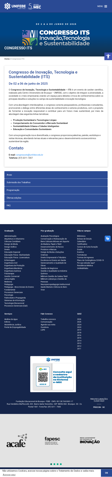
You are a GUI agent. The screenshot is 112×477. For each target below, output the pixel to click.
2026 (79, 319)
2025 (79, 322)
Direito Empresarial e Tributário (53, 258)
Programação (13, 190)
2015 (79, 338)
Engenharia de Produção (14, 266)
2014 (79, 341)
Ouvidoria (45, 327)
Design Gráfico (10, 247)
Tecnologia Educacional (14, 303)
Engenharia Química (12, 271)
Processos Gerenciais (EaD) (16, 306)
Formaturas (82, 255)
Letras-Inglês (9, 279)
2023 (79, 327)
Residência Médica (85, 266)
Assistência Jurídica (12, 325)
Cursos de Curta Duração (87, 247)
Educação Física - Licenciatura (16, 258)
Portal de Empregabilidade (15, 327)
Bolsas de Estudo (84, 239)
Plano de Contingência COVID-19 (90, 260)
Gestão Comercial (11, 276)
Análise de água (11, 319)
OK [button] (106, 473)
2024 (79, 325)
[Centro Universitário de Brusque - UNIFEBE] (22, 6)
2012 (79, 346)
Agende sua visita (48, 325)
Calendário (81, 241)
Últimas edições (14, 198)
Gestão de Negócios (49, 268)
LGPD (43, 330)
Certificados (82, 244)
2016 (79, 335)
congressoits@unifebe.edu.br (29, 155)
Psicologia (8, 295)
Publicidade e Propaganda (15, 298)
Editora (7, 322)
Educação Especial (12, 252)
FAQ (8, 205)
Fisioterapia (9, 274)
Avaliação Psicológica (50, 236)
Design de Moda (11, 244)
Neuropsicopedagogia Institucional (55, 284)
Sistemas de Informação (14, 300)
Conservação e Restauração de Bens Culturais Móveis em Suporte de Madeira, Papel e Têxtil (55, 241)
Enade (79, 249)
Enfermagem (9, 260)
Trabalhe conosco (48, 319)
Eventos (80, 252)
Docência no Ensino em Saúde (53, 260)
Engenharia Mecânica (13, 268)
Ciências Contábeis (12, 241)
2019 (79, 330)
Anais (9, 175)
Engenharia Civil (10, 263)
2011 (79, 349)
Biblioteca (81, 236)
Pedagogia (8, 284)
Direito (7, 249)
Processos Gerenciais (13, 292)
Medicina (8, 282)
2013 (79, 343)
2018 (79, 333)
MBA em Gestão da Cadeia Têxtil (54, 276)
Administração (10, 236)
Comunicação (46, 322)
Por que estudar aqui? (86, 263)
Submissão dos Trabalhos (18, 182)
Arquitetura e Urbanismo (14, 239)
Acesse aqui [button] (9, 474)
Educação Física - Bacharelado (17, 255)
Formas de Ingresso (85, 258)
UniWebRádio (82, 268)
